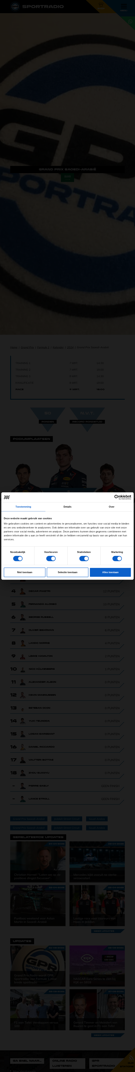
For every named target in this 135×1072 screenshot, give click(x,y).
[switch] (51, 558)
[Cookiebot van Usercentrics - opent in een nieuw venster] (116, 497)
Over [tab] (111, 506)
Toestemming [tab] (23, 506)
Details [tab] (68, 506)
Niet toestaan (24, 572)
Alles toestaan (110, 572)
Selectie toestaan (67, 572)
